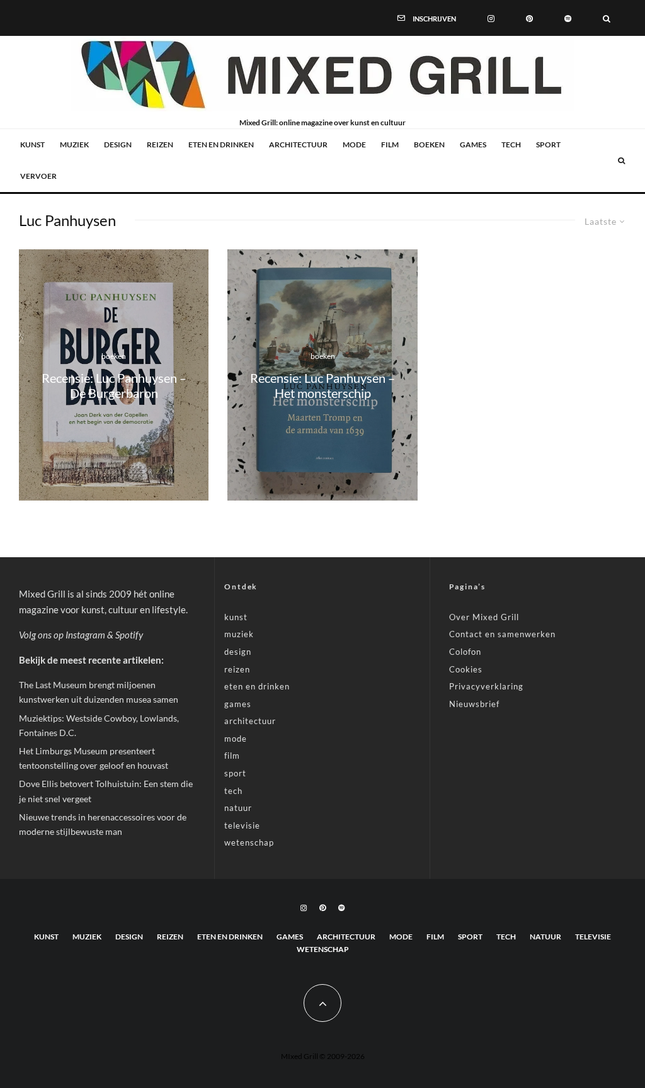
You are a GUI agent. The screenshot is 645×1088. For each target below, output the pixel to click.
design (118, 144)
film (390, 144)
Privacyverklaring (486, 686)
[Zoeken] (606, 18)
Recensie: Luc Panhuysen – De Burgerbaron (114, 385)
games (473, 144)
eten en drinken (221, 144)
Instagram (85, 634)
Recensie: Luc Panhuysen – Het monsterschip (322, 385)
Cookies (465, 669)
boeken (429, 144)
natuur (238, 808)
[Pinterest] (529, 18)
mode (354, 144)
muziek (74, 144)
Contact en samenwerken (502, 634)
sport (548, 144)
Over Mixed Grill (484, 617)
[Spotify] (568, 18)
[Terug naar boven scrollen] (322, 1003)
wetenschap (249, 842)
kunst (32, 144)
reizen (160, 144)
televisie (242, 825)
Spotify (129, 634)
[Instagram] (491, 18)
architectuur (298, 144)
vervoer (38, 176)
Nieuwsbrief (474, 704)
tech (511, 144)
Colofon (465, 652)
